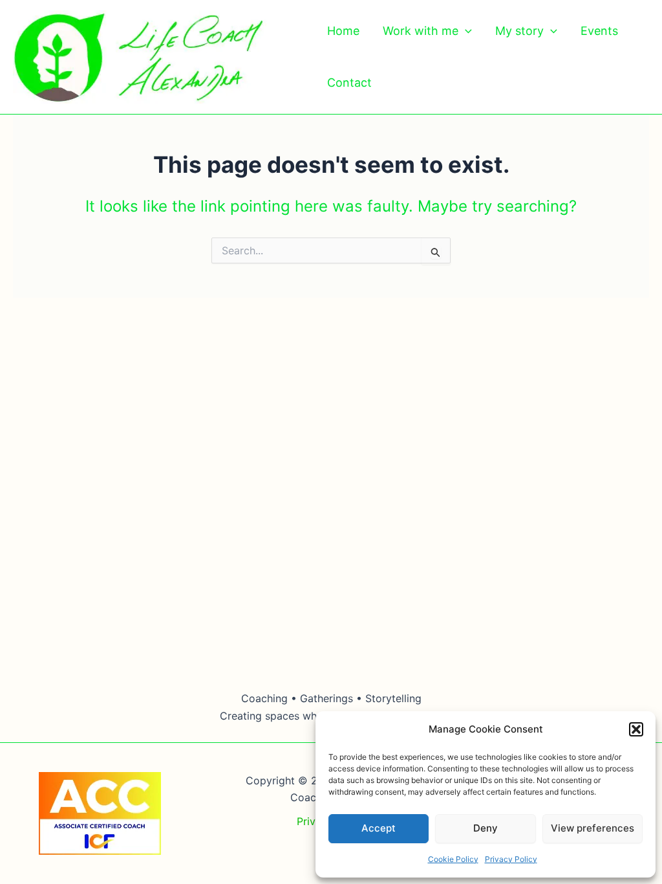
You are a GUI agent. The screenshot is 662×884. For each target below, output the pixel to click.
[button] (636, 729)
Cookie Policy (453, 859)
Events (599, 31)
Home (343, 31)
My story (519, 31)
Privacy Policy (511, 859)
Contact (349, 82)
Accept (378, 828)
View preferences (592, 828)
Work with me (420, 31)
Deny (485, 828)
